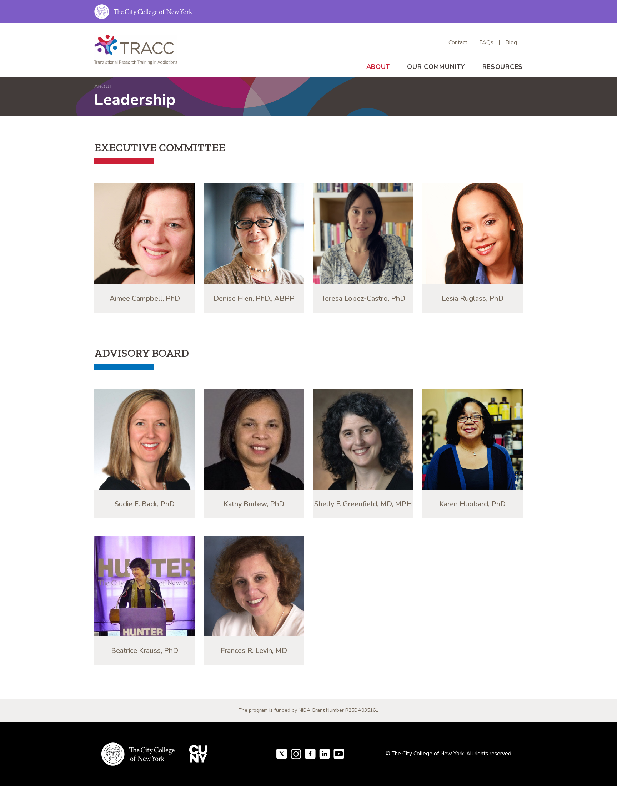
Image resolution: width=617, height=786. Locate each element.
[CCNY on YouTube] (338, 753)
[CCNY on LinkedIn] (324, 753)
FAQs (486, 42)
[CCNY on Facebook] (281, 753)
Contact (457, 42)
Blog (511, 42)
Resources (502, 66)
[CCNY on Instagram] (296, 753)
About (378, 66)
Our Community (436, 66)
